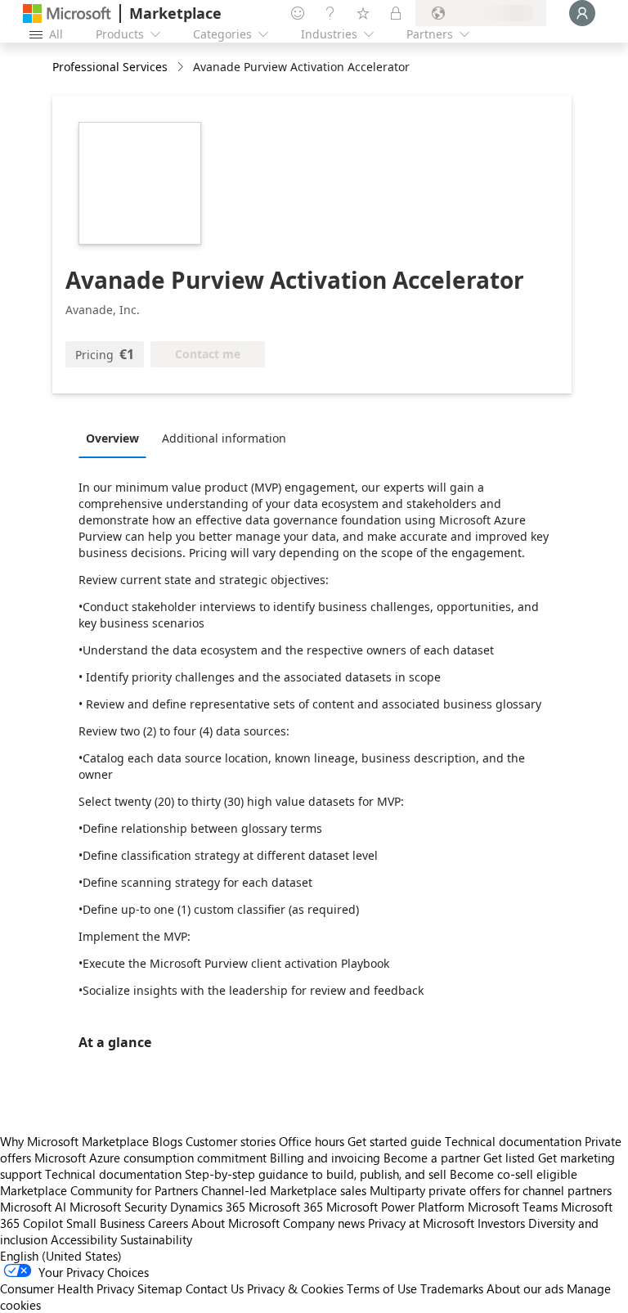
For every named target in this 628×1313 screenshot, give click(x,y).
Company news (324, 1223)
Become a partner (432, 1157)
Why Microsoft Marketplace (74, 1141)
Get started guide (395, 1141)
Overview (112, 438)
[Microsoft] (67, 13)
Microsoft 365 (286, 1206)
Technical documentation (513, 1141)
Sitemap (159, 1288)
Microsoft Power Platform (395, 1206)
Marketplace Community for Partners (99, 1190)
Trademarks (451, 1288)
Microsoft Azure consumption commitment (152, 1157)
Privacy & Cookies (295, 1288)
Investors (501, 1223)
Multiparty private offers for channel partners (491, 1190)
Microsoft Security (118, 1206)
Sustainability (156, 1239)
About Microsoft (235, 1223)
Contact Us (215, 1288)
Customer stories (231, 1141)
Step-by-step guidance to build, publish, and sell (315, 1174)
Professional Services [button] (110, 66)
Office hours (311, 1141)
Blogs (167, 1141)
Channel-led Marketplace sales (283, 1190)
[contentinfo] (182, 67)
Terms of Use (382, 1288)
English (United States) (61, 1256)
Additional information (224, 438)
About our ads (525, 1288)
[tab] (116, 438)
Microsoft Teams (513, 1206)
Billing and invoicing (325, 1157)
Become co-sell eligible (513, 1174)
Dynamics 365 (207, 1206)
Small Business (105, 1223)
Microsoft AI (33, 1206)
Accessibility (84, 1239)
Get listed (509, 1157)
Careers (168, 1223)
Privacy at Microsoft (421, 1223)
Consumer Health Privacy (67, 1288)
